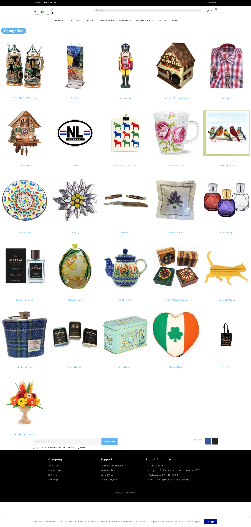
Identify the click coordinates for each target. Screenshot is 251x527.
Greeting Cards (226, 165)
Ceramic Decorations (176, 98)
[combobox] (146, 10)
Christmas (125, 98)
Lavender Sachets (176, 232)
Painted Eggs (75, 300)
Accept (210, 521)
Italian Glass (25, 232)
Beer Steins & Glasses (25, 98)
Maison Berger (226, 232)
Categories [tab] (13, 30)
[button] (215, 10)
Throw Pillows (176, 367)
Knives (125, 232)
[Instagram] (215, 441)
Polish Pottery (125, 300)
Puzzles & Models (226, 300)
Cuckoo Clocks (24, 165)
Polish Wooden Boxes (176, 300)
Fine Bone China (176, 165)
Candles (75, 98)
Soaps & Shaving (75, 367)
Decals (75, 165)
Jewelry (75, 232)
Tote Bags (226, 367)
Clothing (226, 98)
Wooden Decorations (24, 434)
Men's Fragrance (24, 300)
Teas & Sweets (125, 367)
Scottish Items (24, 367)
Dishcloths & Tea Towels (125, 165)
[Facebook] (208, 441)
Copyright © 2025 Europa (125, 493)
